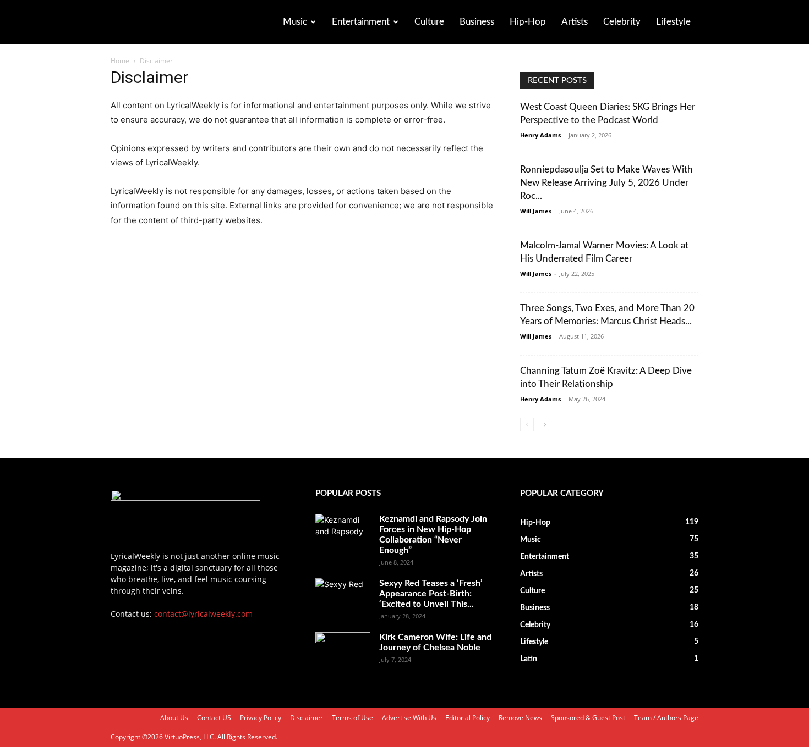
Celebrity (622, 21)
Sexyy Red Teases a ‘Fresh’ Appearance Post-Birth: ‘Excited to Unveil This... (431, 593)
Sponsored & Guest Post (588, 717)
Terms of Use (352, 717)
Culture (429, 21)
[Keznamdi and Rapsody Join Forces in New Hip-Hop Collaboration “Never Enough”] (342, 533)
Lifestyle (673, 21)
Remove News (520, 717)
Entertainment (361, 21)
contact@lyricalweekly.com (203, 613)
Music (295, 21)
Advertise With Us (409, 717)
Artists (574, 21)
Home (120, 60)
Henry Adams (540, 135)
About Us (174, 717)
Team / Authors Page (666, 717)
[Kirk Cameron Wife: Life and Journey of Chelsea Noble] (342, 651)
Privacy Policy (260, 717)
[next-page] (544, 424)
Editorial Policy (467, 717)
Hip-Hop (528, 21)
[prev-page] (527, 424)
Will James (535, 211)
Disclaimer (306, 717)
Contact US (214, 717)
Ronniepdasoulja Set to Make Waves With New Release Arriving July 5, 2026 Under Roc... (606, 183)
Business (477, 21)
